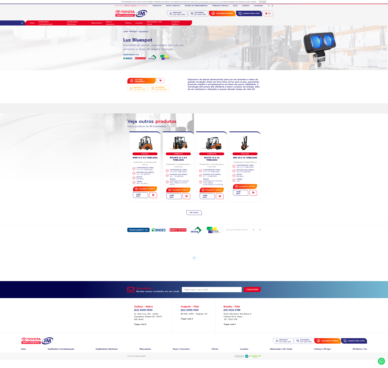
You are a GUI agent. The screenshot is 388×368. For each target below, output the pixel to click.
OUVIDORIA (258, 6)
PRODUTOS (157, 6)
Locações (139, 23)
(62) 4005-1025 (190, 310)
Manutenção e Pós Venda (154, 23)
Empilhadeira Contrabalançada (45, 23)
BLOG (235, 6)
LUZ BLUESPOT (144, 31)
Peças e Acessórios (110, 23)
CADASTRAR (252, 289)
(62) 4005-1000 (143, 310)
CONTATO (245, 6)
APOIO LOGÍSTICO (173, 6)
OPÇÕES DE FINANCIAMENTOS (196, 6)
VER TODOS (194, 212)
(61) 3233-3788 (232, 310)
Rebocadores (96, 23)
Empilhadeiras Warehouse (72, 23)
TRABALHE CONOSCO (220, 6)
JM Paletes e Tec (360, 349)
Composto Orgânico (175, 23)
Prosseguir (262, 2)
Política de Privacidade (201, 2)
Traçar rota (139, 324)
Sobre (32, 23)
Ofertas (128, 23)
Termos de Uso (214, 2)
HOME (126, 31)
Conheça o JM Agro (322, 349)
